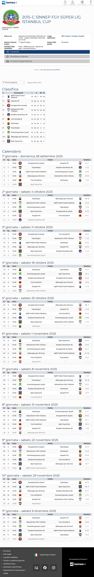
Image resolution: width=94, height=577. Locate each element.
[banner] (9, 3)
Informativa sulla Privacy (12, 567)
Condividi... (13, 51)
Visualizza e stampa (17, 56)
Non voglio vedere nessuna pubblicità (50, 69)
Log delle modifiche (10, 557)
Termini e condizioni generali (14, 560)
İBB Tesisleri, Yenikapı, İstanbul (72, 36)
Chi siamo (7, 551)
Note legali (7, 554)
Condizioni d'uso (9, 564)
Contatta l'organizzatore (19, 61)
